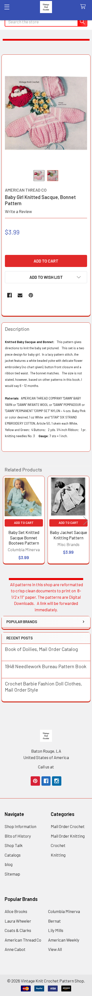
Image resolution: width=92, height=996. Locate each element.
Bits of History (18, 835)
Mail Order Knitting (68, 835)
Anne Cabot (15, 949)
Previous (6, 520)
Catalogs (13, 854)
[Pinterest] (30, 295)
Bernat (54, 920)
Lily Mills (55, 930)
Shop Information (20, 826)
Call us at (46, 766)
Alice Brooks (16, 911)
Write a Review (18, 211)
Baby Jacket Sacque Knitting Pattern (68, 535)
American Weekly (63, 939)
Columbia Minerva (64, 911)
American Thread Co (23, 939)
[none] (46, 112)
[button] (46, 277)
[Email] (20, 295)
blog (9, 864)
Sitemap (12, 873)
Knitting (58, 854)
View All (55, 949)
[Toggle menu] (6, 7)
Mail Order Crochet (68, 826)
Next (86, 520)
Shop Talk (14, 845)
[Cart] (84, 7)
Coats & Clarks (18, 930)
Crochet (58, 845)
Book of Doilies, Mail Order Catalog (41, 649)
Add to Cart (24, 523)
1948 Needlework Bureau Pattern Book (45, 666)
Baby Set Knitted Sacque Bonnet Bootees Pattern (23, 537)
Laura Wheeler (18, 920)
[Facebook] (9, 295)
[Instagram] (56, 780)
